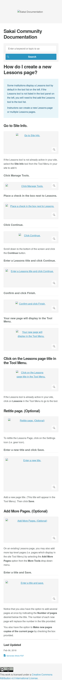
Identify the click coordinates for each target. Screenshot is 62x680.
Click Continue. (13, 225)
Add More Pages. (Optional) (25, 511)
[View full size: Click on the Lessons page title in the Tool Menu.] (31, 379)
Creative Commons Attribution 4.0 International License (26, 676)
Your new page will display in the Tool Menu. (28, 320)
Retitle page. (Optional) (22, 411)
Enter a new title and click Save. (24, 450)
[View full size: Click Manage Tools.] (31, 186)
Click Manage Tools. (16, 175)
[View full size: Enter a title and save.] (31, 591)
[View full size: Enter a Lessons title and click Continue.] (31, 277)
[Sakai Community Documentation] (30, 11)
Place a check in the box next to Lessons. (30, 196)
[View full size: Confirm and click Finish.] (31, 306)
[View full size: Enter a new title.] (31, 474)
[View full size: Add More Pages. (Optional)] (31, 530)
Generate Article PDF (15, 655)
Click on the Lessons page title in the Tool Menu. (30, 360)
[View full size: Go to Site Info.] (31, 142)
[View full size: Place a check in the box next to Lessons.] (31, 210)
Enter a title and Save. (18, 572)
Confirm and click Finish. (20, 293)
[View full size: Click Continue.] (31, 237)
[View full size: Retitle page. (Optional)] (31, 424)
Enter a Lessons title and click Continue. (30, 260)
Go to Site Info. (15, 125)
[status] (31, 98)
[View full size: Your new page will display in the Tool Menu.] (31, 339)
